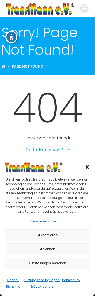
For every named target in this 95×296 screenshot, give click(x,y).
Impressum (71, 280)
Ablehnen (47, 249)
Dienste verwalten (43, 221)
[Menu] (84, 8)
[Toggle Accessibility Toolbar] (11, 37)
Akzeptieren (48, 235)
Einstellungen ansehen (47, 263)
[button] (87, 167)
